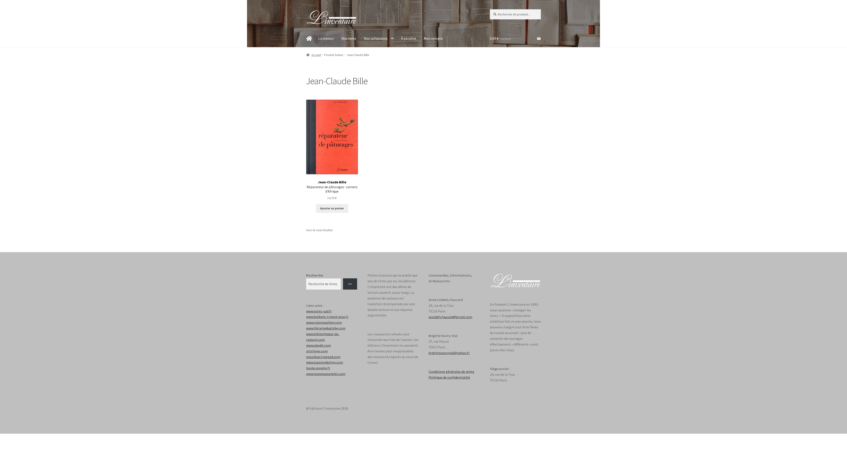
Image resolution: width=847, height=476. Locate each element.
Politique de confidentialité (449, 377)
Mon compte (433, 38)
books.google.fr (318, 368)
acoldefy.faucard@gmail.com (450, 317)
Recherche (314, 275)
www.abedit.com (318, 345)
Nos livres (348, 38)
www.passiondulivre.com (324, 362)
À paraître (408, 38)
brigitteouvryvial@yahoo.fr (449, 353)
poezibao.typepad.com (323, 357)
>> (350, 284)
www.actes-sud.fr (319, 311)
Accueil (316, 55)
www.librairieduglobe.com (325, 328)
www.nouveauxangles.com (325, 374)
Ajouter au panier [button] (332, 208)
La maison (326, 38)
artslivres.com (317, 351)
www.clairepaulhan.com (324, 322)
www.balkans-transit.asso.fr (327, 316)
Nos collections (376, 38)
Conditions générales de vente (451, 371)
